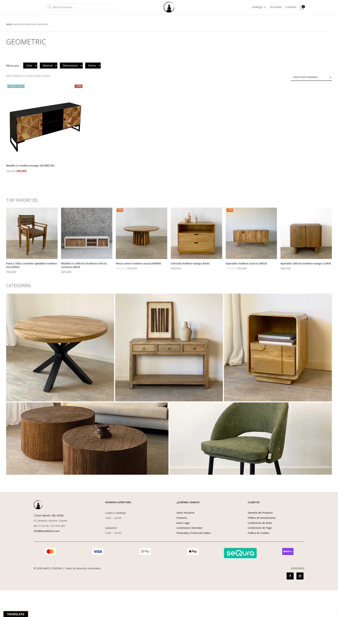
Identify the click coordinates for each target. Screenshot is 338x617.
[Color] (30, 66)
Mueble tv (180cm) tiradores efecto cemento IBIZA (84, 265)
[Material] (48, 66)
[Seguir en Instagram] (299, 575)
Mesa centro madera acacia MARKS (138, 263)
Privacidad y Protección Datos (193, 533)
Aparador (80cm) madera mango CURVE (305, 263)
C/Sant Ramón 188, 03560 (49, 515)
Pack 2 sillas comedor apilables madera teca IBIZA (31, 265)
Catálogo (257, 7)
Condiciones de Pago (260, 527)
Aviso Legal (182, 523)
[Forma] (93, 66)
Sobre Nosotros (185, 512)
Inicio (9, 24)
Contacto (290, 7)
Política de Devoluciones (262, 517)
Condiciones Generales (189, 527)
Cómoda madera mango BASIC (190, 263)
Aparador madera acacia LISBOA (246, 263)
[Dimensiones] (71, 66)
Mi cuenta (276, 7)
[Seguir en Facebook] (290, 575)
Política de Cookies (258, 533)
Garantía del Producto (260, 512)
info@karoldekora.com (47, 531)
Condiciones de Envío (260, 523)
